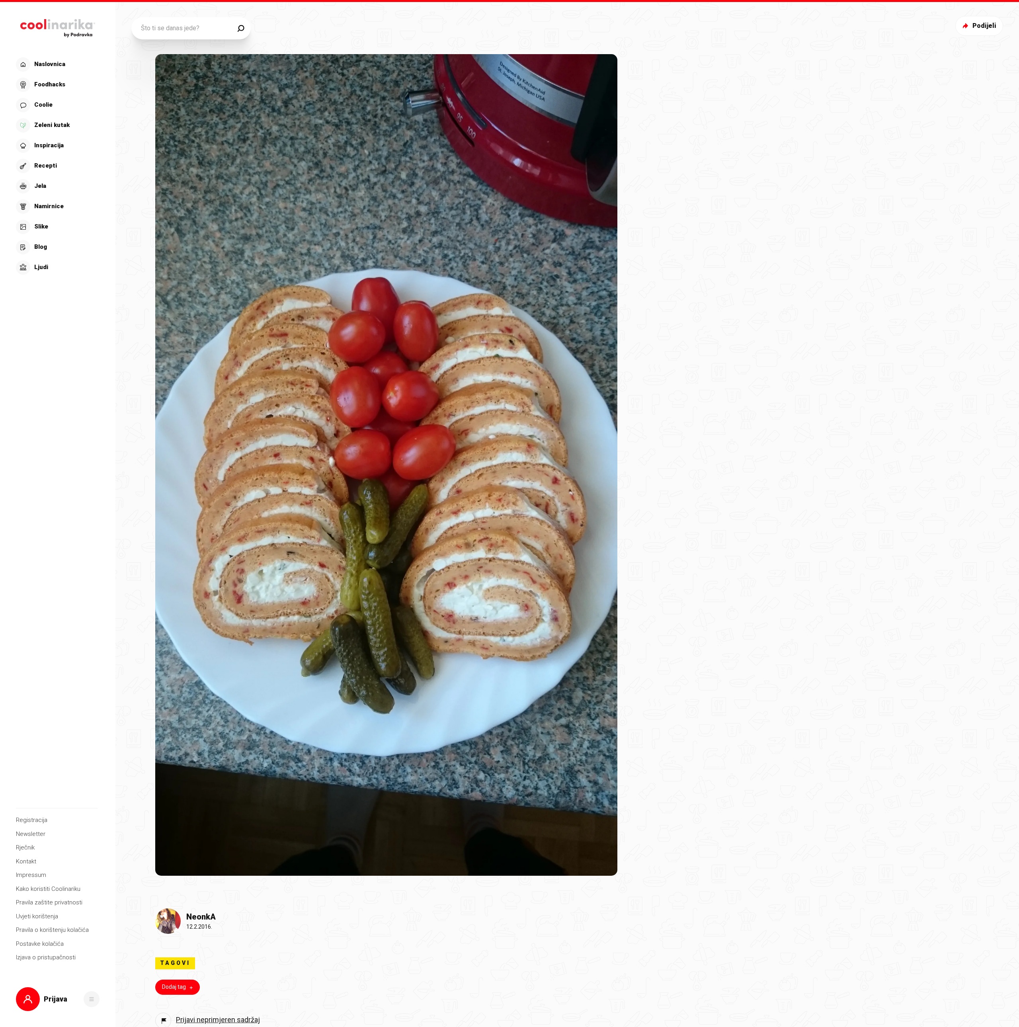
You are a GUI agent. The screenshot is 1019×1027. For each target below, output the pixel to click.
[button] (57, 166)
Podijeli (984, 25)
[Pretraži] (241, 28)
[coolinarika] (57, 26)
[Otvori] (92, 999)
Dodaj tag (174, 987)
